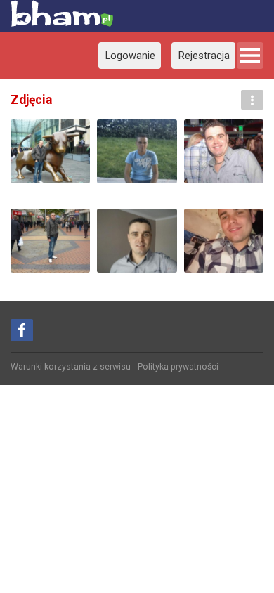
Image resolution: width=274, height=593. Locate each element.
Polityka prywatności (178, 367)
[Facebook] (22, 330)
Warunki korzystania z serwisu (71, 367)
